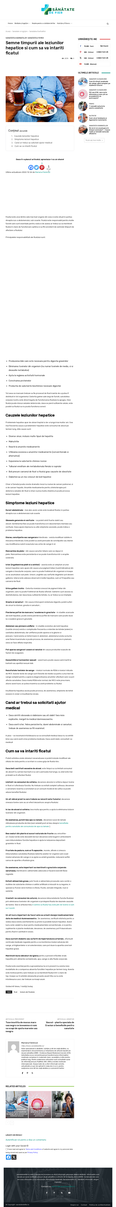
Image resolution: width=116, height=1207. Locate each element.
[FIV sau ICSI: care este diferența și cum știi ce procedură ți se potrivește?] (40, 1104)
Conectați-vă (102, 52)
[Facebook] (30, 166)
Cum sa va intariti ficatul (26, 146)
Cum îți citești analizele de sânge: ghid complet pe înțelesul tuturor (16, 1114)
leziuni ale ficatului (27, 992)
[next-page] (12, 1123)
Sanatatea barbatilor (37, 31)
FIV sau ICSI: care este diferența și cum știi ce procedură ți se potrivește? (40, 1113)
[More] (96, 1005)
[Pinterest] (27, 1072)
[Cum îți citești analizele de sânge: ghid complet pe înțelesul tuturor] (17, 1104)
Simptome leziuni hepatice (26, 139)
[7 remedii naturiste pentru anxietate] (63, 1104)
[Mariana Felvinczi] (13, 1058)
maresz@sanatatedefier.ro (63, 1186)
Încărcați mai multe (93, 140)
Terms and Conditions (34, 1149)
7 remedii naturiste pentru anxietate (63, 1115)
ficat (15, 992)
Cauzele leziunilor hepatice (26, 136)
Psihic (62, 1111)
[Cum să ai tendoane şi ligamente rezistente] (83, 118)
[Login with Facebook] (8, 1157)
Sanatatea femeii (36, 38)
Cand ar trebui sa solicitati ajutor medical (33, 142)
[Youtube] (69, 1193)
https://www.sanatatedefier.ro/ (32, 1046)
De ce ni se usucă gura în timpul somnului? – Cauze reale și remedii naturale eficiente (99, 131)
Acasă (8, 31)
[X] (32, 1072)
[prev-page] (7, 1123)
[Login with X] (13, 1157)
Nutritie (92, 116)
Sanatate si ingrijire (19, 31)
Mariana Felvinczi (42, 172)
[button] (107, 23)
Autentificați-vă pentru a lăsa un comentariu (26, 1140)
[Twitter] (36, 166)
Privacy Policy (32, 1152)
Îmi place (104, 46)
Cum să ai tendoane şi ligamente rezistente (98, 119)
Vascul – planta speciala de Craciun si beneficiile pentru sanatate (59, 1025)
